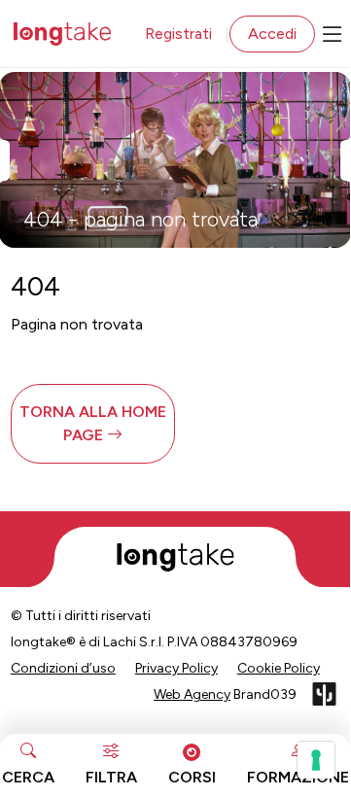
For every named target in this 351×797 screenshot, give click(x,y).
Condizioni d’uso (63, 668)
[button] (93, 424)
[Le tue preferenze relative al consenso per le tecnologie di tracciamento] (316, 760)
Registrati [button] (178, 33)
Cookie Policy (278, 668)
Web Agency (192, 694)
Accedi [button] (272, 33)
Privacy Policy (176, 668)
